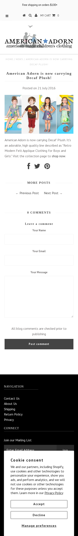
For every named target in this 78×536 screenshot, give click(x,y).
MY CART (49, 15)
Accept (39, 504)
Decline (39, 515)
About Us (10, 403)
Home (9, 59)
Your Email (39, 251)
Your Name (39, 230)
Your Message (39, 272)
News (19, 59)
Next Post (51, 193)
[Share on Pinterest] (47, 167)
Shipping (9, 409)
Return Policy (13, 414)
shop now (58, 156)
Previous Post (29, 193)
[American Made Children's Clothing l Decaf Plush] (39, 132)
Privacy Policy (54, 493)
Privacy (9, 420)
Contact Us (12, 398)
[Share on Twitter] (37, 167)
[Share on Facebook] (28, 167)
